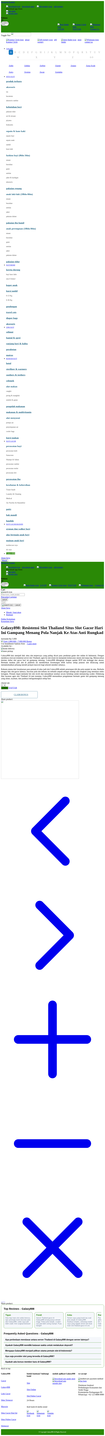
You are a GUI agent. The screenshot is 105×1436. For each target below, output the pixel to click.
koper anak (11, 285)
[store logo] (21, 35)
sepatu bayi (10, 136)
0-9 (91, 57)
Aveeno (27, 72)
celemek (10, 380)
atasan (8, 160)
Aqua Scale (90, 66)
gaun (8, 169)
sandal (8, 145)
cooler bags (10, 431)
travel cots (11, 312)
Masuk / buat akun (13, 612)
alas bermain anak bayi (17, 534)
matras (9, 355)
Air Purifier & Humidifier (15, 503)
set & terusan (11, 116)
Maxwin (4, 1406)
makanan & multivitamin (18, 412)
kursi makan (12, 438)
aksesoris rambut (12, 101)
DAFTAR (77, 29)
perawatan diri (11, 473)
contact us (89, 42)
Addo (11, 66)
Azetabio (58, 72)
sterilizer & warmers (16, 369)
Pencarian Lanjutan (9, 597)
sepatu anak (10, 140)
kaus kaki (9, 149)
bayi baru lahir (11, 274)
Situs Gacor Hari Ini (9, 1413)
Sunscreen (9, 455)
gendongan (11, 306)
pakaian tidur (11, 112)
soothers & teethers (15, 375)
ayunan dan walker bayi (18, 529)
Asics (11, 72)
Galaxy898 (5, 1387)
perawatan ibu (13, 479)
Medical (9, 498)
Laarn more (31, 644)
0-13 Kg (9, 296)
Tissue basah (10, 490)
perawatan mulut (12, 468)
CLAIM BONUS (21, 695)
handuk (10, 521)
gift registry (58, 6)
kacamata (9, 96)
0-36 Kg (9, 300)
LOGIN (61, 29)
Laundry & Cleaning (13, 494)
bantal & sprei (13, 338)
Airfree (42, 66)
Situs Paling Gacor (8, 1419)
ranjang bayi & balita (17, 343)
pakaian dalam (11, 216)
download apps (28, 6)
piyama (8, 120)
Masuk (4, 560)
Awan (42, 72)
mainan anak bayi (15, 540)
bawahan (9, 164)
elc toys (9, 550)
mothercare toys (12, 545)
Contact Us (94, 29)
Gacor (3, 1381)
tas (7, 92)
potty (8, 509)
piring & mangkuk (13, 396)
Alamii (58, 66)
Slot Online (31, 1389)
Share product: (7, 699)
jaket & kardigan (12, 178)
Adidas (27, 66)
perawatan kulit (11, 451)
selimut (9, 332)
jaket (8, 212)
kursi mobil (12, 291)
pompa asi (9, 423)
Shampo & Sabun (12, 460)
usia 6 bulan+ (11, 279)
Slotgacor (5, 1426)
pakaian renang (14, 188)
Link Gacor (5, 1394)
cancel (4, 600)
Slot (28, 1383)
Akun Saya (5, 558)
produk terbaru (14, 81)
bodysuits (9, 125)
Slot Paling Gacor (34, 1396)
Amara (73, 66)
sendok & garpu (12, 400)
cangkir (9, 391)
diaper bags (12, 318)
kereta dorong (13, 269)
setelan (8, 173)
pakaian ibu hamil (15, 223)
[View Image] (1, 1301)
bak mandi (11, 515)
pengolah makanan (15, 406)
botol (8, 363)
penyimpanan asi (12, 427)
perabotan (11, 349)
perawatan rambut (12, 464)
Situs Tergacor (7, 1400)
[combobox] (13, 594)
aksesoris (9, 182)
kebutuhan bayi (14, 107)
